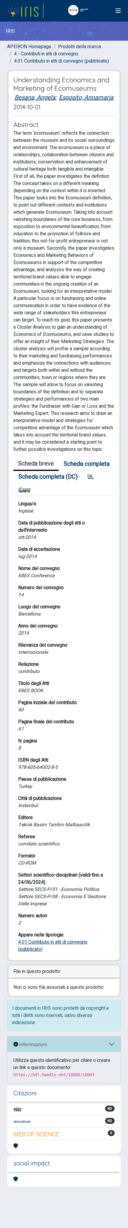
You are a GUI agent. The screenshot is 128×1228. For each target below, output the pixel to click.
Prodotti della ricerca (79, 46)
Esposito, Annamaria (86, 97)
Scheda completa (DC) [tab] (48, 476)
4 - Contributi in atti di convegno (46, 53)
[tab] (91, 477)
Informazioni (32, 1044)
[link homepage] (25, 11)
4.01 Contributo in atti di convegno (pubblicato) (61, 61)
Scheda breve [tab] (36, 463)
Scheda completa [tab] (87, 464)
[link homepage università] (79, 11)
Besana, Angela (35, 97)
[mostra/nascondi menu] (118, 11)
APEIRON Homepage (29, 46)
